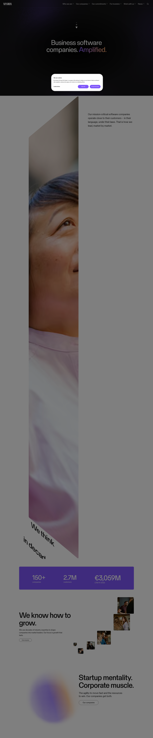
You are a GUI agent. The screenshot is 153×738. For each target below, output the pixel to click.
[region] (77, 82)
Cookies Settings (57, 86)
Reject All (83, 86)
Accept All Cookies (95, 86)
